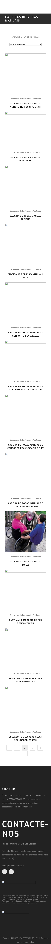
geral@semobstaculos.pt (13, 866)
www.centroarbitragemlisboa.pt (25, 903)
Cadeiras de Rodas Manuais (21, 99)
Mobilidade (37, 99)
